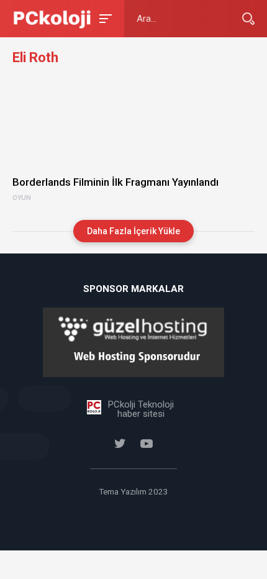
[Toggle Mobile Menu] (103, 17)
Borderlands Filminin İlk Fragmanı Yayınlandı (115, 182)
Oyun (21, 198)
